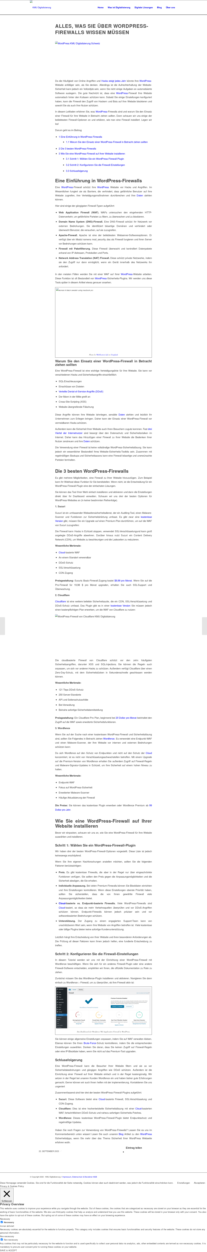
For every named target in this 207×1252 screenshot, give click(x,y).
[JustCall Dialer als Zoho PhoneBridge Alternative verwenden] (2, 626)
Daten (140, 195)
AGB (95, 1176)
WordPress (145, 80)
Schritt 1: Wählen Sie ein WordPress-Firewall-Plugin (95, 158)
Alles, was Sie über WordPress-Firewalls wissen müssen (101, 29)
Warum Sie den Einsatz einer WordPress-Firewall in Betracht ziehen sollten (107, 142)
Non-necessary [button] (7, 1236)
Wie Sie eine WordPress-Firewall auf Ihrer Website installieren (92, 153)
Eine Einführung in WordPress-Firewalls (80, 136)
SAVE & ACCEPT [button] (8, 1250)
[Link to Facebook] (174, 1176)
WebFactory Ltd (102, 354)
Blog (121, 1134)
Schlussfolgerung (77, 170)
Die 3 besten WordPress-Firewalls (77, 148)
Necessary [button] (5, 1218)
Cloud (62, 552)
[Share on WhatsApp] (127, 1151)
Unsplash (114, 354)
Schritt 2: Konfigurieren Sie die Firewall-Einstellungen (95, 164)
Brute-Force (90, 1043)
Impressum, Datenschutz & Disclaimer (77, 1176)
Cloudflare (60, 601)
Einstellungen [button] (183, 1182)
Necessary (9, 1222)
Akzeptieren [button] (199, 1182)
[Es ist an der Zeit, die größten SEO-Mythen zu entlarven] (204, 626)
